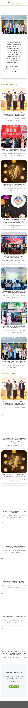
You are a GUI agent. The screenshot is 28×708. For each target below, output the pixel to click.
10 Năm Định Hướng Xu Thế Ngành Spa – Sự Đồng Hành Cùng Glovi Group (14, 259)
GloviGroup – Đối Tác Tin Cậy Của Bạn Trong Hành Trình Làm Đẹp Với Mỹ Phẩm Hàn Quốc (14, 330)
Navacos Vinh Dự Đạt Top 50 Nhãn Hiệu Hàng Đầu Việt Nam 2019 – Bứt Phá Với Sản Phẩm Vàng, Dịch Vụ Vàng (14, 443)
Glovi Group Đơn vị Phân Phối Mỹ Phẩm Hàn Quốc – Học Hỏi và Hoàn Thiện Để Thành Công (14, 295)
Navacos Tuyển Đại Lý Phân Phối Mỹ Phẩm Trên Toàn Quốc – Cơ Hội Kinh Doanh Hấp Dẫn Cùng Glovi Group (14, 514)
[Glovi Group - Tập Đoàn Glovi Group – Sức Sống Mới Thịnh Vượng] (14, 2)
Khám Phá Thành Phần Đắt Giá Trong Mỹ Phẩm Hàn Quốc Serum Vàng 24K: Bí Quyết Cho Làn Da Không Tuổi (14, 656)
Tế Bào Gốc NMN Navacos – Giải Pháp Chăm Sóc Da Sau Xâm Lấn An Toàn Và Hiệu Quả (14, 188)
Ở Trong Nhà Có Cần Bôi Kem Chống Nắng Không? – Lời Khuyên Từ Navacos (14, 550)
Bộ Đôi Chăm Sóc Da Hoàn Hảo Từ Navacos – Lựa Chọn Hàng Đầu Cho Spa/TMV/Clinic (14, 585)
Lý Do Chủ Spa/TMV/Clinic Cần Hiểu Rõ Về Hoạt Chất (14, 620)
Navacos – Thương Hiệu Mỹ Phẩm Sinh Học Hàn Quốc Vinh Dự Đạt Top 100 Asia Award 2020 (14, 153)
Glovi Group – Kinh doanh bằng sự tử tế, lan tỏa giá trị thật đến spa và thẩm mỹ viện (14, 365)
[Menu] (2, 3)
